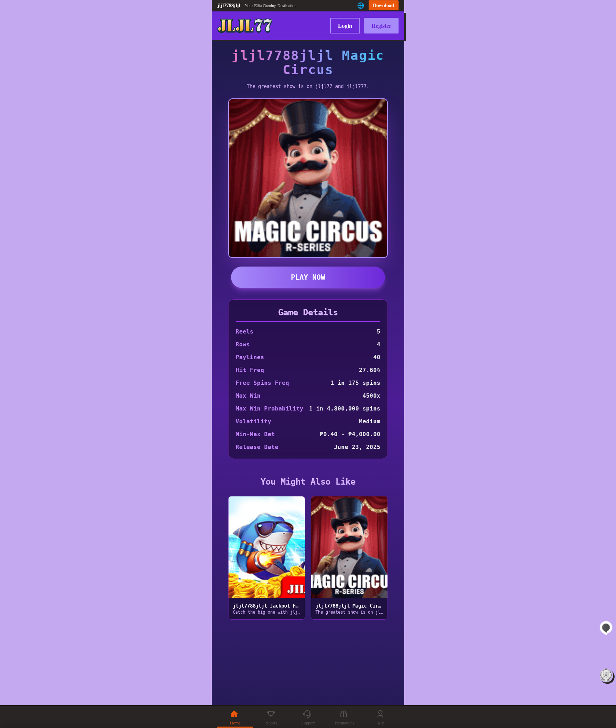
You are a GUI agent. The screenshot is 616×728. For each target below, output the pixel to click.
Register (381, 25)
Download (383, 5)
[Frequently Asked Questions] (606, 628)
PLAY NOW (308, 277)
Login (345, 25)
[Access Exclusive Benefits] (606, 675)
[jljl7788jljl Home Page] (244, 26)
